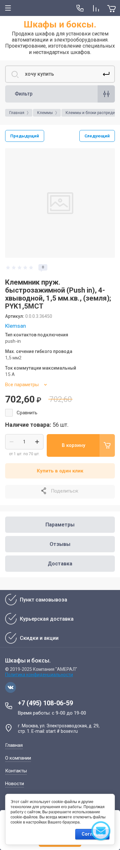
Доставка (60, 564)
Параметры (60, 525)
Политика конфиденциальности (39, 674)
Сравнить (27, 413)
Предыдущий (24, 136)
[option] (60, 203)
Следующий (97, 136)
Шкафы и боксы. (60, 24)
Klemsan (15, 326)
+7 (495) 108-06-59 (45, 703)
